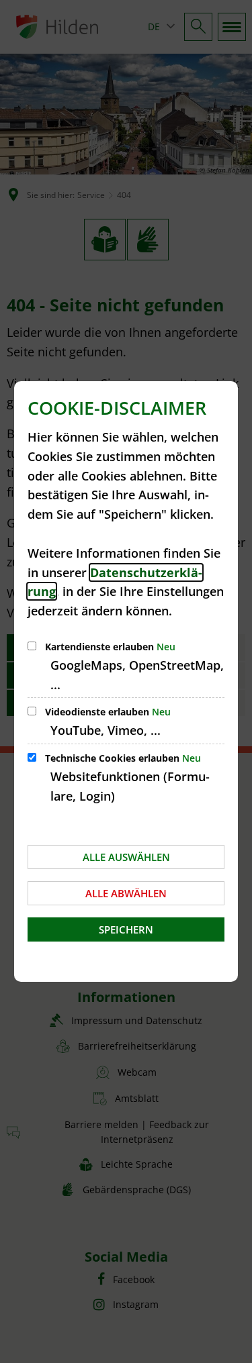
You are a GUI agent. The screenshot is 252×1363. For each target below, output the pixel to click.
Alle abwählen (126, 893)
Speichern (126, 929)
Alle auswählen (126, 857)
